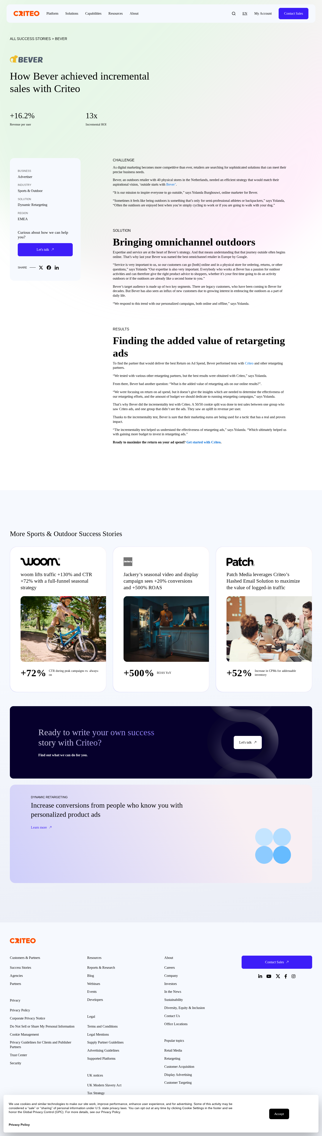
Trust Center (18, 1055)
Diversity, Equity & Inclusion (184, 1008)
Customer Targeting (178, 1082)
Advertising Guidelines (103, 1050)
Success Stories (20, 967)
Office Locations (176, 1024)
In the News (172, 991)
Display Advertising (178, 1075)
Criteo (249, 363)
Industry (24, 184)
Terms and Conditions (102, 1026)
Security (15, 1063)
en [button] (244, 13)
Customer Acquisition (179, 1066)
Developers (95, 1000)
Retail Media (173, 1050)
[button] (233, 13)
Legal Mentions (98, 1034)
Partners (15, 984)
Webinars (93, 984)
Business (24, 170)
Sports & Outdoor (30, 191)
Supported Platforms (101, 1058)
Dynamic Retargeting (32, 205)
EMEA (23, 219)
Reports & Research (101, 967)
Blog (90, 975)
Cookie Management (24, 1034)
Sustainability (173, 1000)
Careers (169, 967)
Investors (170, 984)
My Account (263, 13)
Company (171, 975)
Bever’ (171, 184)
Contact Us (172, 1016)
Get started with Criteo (203, 442)
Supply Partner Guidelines (105, 1042)
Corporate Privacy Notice (27, 1018)
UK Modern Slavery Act (104, 1085)
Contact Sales (293, 13)
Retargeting (172, 1058)
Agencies (16, 975)
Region (23, 213)
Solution (24, 199)
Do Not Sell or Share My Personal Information (42, 1026)
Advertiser (25, 177)
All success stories (30, 39)
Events (92, 991)
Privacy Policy (20, 1010)
